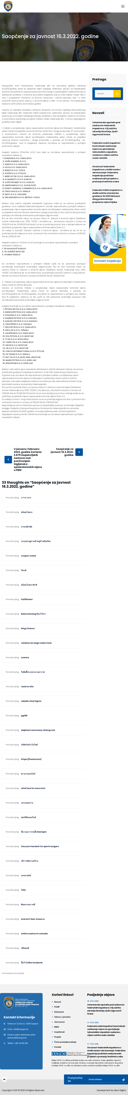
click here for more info (33, 788)
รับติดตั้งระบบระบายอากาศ (33, 672)
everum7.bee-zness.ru (33, 919)
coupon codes (28, 555)
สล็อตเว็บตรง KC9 (29, 584)
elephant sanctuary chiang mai (38, 730)
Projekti (57, 1037)
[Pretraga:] (107, 93)
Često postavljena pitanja (65, 1042)
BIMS (56, 1027)
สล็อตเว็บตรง (26, 512)
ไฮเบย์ (23, 570)
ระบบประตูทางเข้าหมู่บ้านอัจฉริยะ (36, 541)
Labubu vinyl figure (31, 701)
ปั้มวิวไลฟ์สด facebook (32, 962)
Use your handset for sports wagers (40, 846)
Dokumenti (59, 1012)
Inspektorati (59, 1032)
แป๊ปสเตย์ (25, 948)
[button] (123, 6)
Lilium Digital (120, 1090)
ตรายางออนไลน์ (28, 773)
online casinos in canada (34, 933)
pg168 (24, 715)
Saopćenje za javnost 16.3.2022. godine (62, 452)
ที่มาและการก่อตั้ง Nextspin (33, 831)
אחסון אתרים (26, 497)
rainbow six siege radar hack (36, 643)
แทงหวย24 (26, 875)
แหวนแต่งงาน (27, 802)
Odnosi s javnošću (62, 1017)
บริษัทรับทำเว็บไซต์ (29, 744)
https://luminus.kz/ (31, 759)
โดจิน (23, 890)
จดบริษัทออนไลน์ (28, 817)
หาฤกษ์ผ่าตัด (26, 526)
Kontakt (57, 1047)
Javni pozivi (59, 1022)
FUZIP (57, 1007)
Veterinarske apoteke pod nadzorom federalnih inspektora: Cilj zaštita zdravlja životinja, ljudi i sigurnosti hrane (106, 128)
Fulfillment (27, 599)
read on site (27, 686)
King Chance (28, 628)
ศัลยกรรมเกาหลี (28, 904)
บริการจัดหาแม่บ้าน (29, 860)
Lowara (25, 657)
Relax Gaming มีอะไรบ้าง (33, 613)
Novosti (57, 1002)
